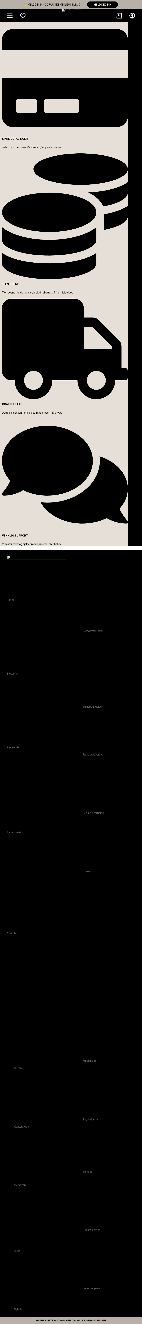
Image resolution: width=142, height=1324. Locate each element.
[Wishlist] (23, 15)
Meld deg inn (102, 4)
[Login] (132, 15)
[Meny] (10, 15)
